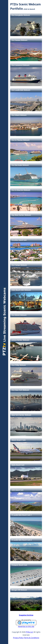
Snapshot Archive (26, 615)
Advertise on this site (26, 626)
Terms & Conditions (31, 638)
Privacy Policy (18, 638)
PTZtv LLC (29, 632)
